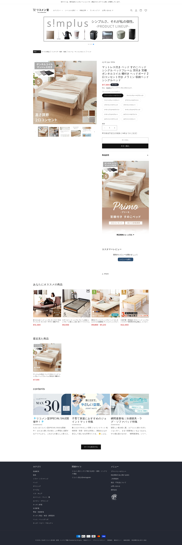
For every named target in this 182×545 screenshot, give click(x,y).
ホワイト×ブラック (111, 119)
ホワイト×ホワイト (131, 114)
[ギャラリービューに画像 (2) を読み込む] (54, 132)
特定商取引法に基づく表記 (139, 540)
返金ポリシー (87, 540)
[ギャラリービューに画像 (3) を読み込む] (65, 132)
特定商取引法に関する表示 (120, 475)
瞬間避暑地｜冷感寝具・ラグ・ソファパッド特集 (126, 420)
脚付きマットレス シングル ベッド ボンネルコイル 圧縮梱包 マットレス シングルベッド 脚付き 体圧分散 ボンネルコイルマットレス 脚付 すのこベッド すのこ (104, 321)
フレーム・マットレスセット (76, 52)
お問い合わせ (115, 486)
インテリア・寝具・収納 (59, 52)
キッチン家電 (37, 505)
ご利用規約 (115, 479)
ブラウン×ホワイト (132, 100)
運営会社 (114, 490)
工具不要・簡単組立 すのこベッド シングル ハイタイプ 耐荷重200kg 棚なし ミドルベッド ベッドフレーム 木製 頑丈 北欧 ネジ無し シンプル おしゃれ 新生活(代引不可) (135, 321)
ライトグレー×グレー (112, 100)
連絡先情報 (127, 540)
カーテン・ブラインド (40, 501)
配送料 (108, 88)
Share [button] (106, 274)
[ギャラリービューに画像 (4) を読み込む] (76, 132)
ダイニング (37, 486)
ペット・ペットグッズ (40, 519)
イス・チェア (37, 493)
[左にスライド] (35, 131)
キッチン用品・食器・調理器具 (44, 516)
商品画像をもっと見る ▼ (125, 235)
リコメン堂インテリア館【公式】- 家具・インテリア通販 (89, 472)
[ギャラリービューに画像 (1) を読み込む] (43, 132)
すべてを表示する (91, 447)
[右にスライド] (94, 131)
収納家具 (36, 471)
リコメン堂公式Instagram (81, 477)
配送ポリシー (118, 540)
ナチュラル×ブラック (133, 110)
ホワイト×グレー (130, 119)
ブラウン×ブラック (111, 105)
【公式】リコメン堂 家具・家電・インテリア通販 (55, 540)
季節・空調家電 (38, 512)
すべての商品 (46, 52)
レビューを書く (125, 259)
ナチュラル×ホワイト (112, 110)
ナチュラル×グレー (111, 114)
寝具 (34, 475)
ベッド (89, 52)
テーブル (36, 490)
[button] (58, 10)
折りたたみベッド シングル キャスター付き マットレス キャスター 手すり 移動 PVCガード (47, 321)
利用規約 (109, 540)
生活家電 (36, 508)
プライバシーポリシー (118, 471)
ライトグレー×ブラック (136, 95)
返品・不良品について (118, 482)
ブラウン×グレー (130, 105)
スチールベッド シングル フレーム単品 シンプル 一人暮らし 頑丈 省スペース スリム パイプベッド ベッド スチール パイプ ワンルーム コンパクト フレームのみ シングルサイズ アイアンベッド (76, 321)
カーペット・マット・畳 (41, 497)
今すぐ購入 (125, 146)
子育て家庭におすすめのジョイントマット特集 (89, 420)
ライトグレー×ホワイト (113, 95)
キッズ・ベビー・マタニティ (43, 523)
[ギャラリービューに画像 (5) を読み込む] (87, 132)
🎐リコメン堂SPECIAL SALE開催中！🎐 (51, 420)
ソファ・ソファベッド (40, 479)
